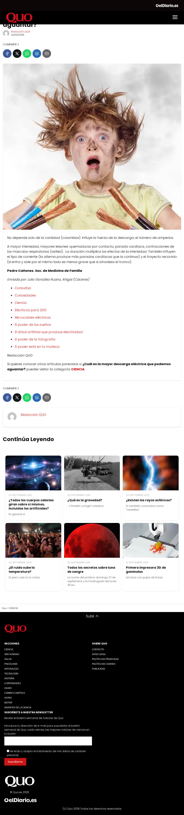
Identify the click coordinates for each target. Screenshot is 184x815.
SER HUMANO (11, 654)
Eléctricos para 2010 (30, 310)
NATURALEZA (11, 669)
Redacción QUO (20, 31)
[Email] (46, 53)
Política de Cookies (103, 664)
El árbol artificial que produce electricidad (49, 332)
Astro (8, 698)
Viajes (8, 688)
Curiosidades (25, 295)
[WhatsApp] (27, 53)
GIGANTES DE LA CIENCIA (17, 707)
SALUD (8, 659)
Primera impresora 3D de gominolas (146, 569)
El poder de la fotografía (35, 339)
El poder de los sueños (33, 324)
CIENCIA (8, 649)
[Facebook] (7, 53)
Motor (8, 702)
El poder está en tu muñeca (37, 346)
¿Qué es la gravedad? (84, 500)
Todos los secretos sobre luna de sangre (91, 569)
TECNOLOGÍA (11, 673)
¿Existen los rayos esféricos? (149, 500)
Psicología (10, 664)
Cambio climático (14, 693)
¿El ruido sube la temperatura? (22, 569)
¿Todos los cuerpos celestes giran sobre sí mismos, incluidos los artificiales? (31, 504)
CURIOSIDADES (12, 683)
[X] (17, 53)
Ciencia (21, 302)
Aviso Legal (99, 654)
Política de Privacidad (105, 659)
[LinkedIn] (37, 53)
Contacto (98, 649)
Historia (9, 678)
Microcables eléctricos (33, 317)
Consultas (23, 288)
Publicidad (98, 669)
